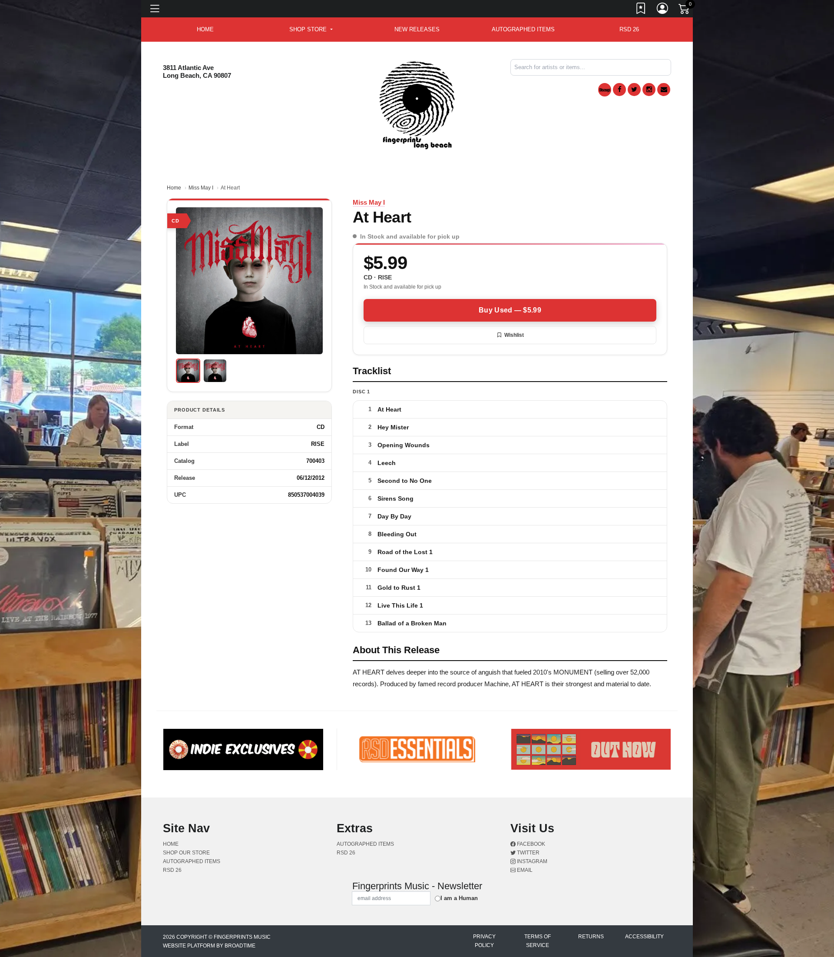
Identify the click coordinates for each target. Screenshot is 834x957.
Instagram (531, 861)
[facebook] (619, 89)
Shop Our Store (186, 853)
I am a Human (459, 898)
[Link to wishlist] (641, 10)
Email (524, 870)
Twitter (527, 853)
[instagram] (649, 89)
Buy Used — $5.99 (510, 310)
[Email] (663, 89)
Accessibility (644, 937)
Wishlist (514, 335)
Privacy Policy (484, 941)
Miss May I (201, 188)
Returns (591, 937)
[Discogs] (604, 89)
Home (174, 188)
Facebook (530, 844)
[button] (310, 29)
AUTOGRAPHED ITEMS (523, 29)
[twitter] (634, 89)
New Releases (417, 29)
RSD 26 (629, 29)
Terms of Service (537, 941)
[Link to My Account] (663, 10)
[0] (684, 10)
